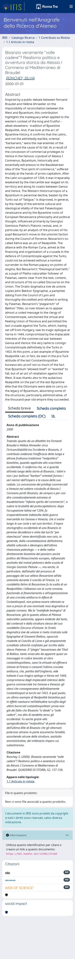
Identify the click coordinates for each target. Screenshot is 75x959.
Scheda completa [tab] (51, 408)
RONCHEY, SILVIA (20, 78)
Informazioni (17, 835)
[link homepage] (13, 6)
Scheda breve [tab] (19, 408)
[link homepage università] (47, 6)
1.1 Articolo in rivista (20, 42)
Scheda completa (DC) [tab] (27, 416)
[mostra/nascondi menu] (71, 6)
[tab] (53, 416)
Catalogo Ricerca (23, 38)
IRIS (4, 38)
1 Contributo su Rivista (54, 38)
